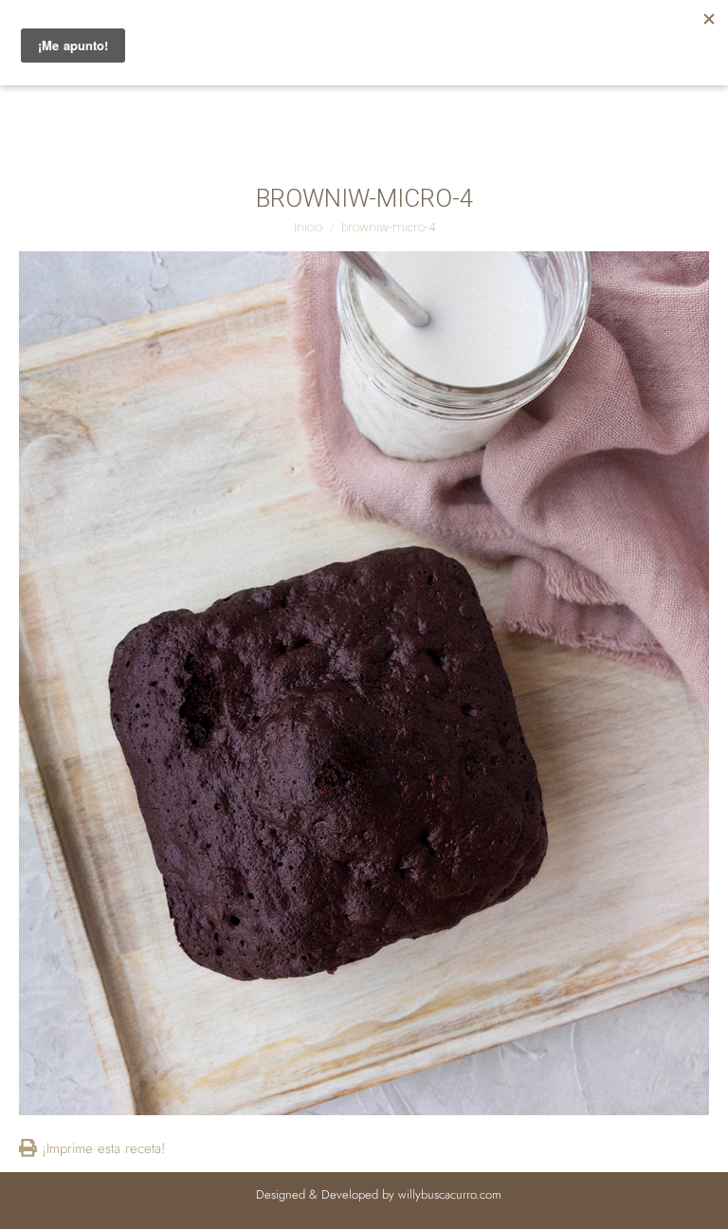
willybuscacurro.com (449, 1194)
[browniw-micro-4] (364, 683)
